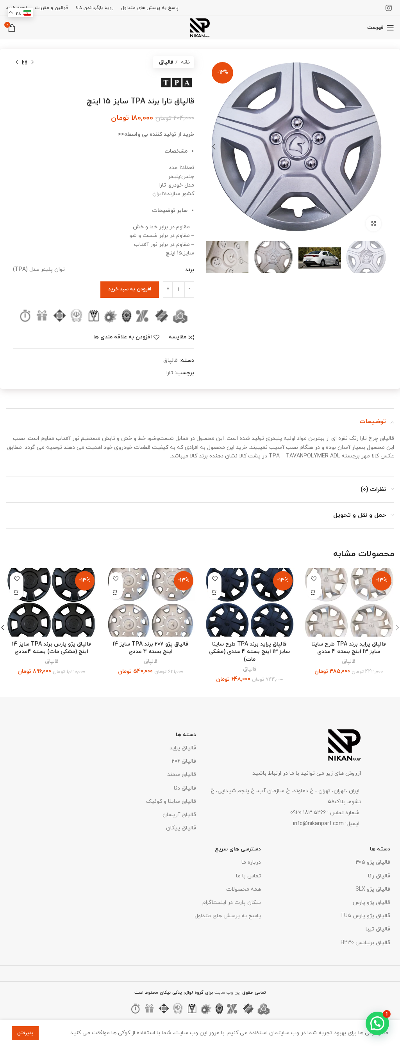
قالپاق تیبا (378, 929)
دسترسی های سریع (238, 849)
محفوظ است (173, 992)
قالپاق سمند (181, 774)
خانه (184, 62)
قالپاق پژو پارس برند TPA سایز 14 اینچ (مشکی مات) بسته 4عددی (51, 648)
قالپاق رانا (379, 876)
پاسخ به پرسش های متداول (228, 916)
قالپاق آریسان (179, 814)
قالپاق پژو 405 (372, 862)
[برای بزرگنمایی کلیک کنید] (373, 223)
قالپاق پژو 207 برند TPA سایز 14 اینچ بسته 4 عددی (150, 648)
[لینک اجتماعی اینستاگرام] (388, 8)
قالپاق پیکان (181, 828)
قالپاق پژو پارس (371, 902)
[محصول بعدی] (17, 62)
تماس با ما (248, 876)
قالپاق (166, 62)
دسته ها (186, 734)
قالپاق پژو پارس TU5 (365, 916)
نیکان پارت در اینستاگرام (231, 902)
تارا (169, 373)
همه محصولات (243, 889)
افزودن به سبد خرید (129, 289)
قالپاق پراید (183, 748)
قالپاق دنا (185, 788)
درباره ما (251, 862)
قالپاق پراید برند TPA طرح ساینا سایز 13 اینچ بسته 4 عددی (348, 648)
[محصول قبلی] (32, 62)
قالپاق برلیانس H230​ (365, 942)
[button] (314, 592)
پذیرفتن (25, 1033)
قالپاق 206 (183, 761)
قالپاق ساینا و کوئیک (171, 801)
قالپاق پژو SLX (372, 889)
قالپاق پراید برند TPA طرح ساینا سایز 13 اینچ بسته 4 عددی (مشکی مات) (249, 651)
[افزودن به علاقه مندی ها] (314, 579)
